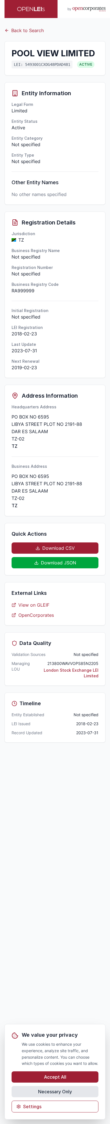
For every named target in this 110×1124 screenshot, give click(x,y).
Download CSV (58, 548)
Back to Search (27, 30)
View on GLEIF (33, 605)
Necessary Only (55, 1091)
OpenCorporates (36, 615)
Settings (32, 1106)
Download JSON (58, 563)
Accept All (55, 1077)
